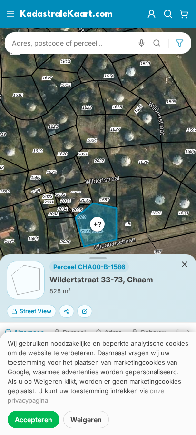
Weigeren (86, 420)
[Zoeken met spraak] (141, 43)
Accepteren (33, 420)
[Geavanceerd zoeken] (157, 43)
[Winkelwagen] (184, 13)
